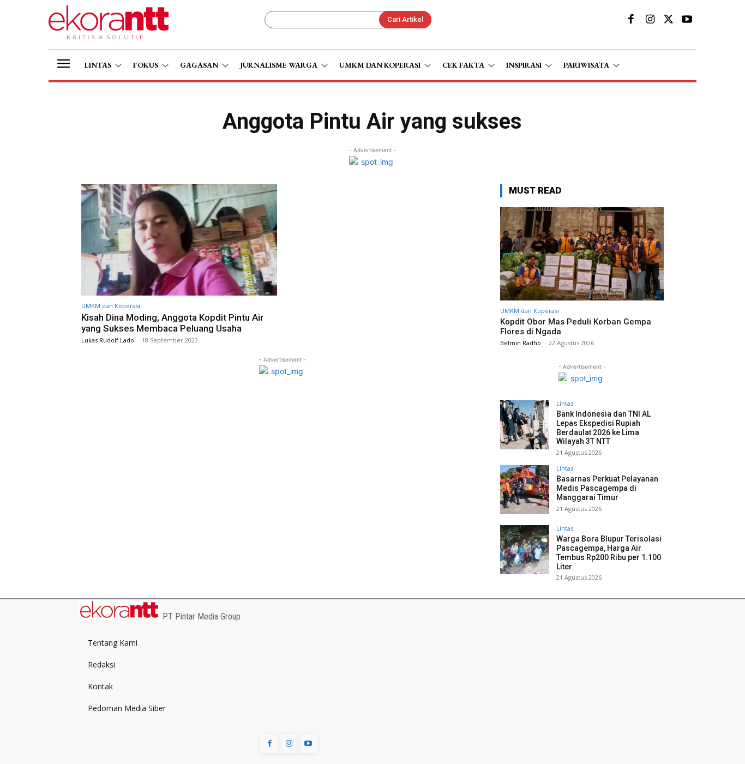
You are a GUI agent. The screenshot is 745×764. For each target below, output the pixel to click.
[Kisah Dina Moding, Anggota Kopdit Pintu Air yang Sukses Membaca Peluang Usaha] (179, 240)
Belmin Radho (520, 343)
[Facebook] (631, 20)
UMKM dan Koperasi (110, 306)
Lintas (564, 403)
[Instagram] (649, 20)
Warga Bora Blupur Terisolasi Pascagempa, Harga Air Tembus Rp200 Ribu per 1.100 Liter (609, 552)
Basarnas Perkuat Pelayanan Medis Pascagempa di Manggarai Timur (607, 488)
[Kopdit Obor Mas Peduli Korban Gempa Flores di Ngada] (582, 253)
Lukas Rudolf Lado (107, 340)
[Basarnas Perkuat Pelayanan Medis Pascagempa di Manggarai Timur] (524, 489)
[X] (668, 20)
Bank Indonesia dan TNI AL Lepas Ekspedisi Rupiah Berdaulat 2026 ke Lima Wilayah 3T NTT (603, 428)
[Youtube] (687, 20)
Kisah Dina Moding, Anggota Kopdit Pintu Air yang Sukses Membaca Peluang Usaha (172, 323)
